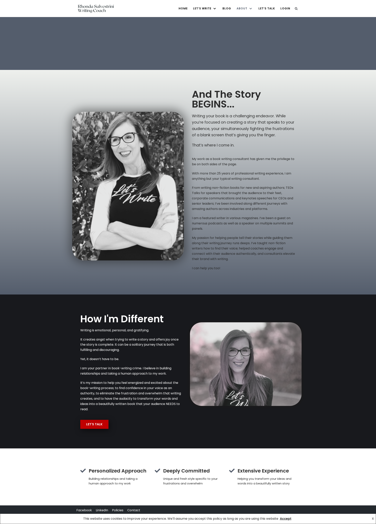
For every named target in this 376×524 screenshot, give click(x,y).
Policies (117, 510)
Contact (133, 510)
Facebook (84, 510)
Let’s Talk (266, 8)
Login (285, 8)
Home (183, 8)
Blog (226, 8)
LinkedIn (102, 510)
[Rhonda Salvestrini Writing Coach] (95, 9)
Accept (285, 518)
